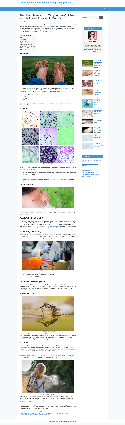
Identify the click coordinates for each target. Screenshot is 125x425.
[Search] (101, 17)
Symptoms (23, 37)
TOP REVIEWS (30, 9)
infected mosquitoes (28, 413)
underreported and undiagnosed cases (49, 226)
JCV (46, 413)
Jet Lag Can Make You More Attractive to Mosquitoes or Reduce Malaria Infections (39, 416)
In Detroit (23, 49)
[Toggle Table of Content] (33, 36)
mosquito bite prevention (52, 413)
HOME (21, 9)
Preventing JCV (25, 47)
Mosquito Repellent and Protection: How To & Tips (32, 411)
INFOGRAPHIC (91, 9)
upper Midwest (51, 26)
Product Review (86, 170)
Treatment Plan (25, 41)
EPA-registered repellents (54, 355)
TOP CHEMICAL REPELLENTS (69, 9)
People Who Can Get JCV (27, 42)
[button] (105, 9)
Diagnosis (23, 39)
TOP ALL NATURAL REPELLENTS (47, 9)
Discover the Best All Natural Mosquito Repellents (45, 2)
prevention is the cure (63, 413)
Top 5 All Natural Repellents (89, 172)
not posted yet (86, 167)
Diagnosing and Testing (26, 44)
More (94, 51)
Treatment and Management (28, 46)
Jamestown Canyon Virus (38, 413)
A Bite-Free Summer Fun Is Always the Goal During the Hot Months (35, 414)
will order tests (35, 179)
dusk (22, 413)
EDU (83, 9)
